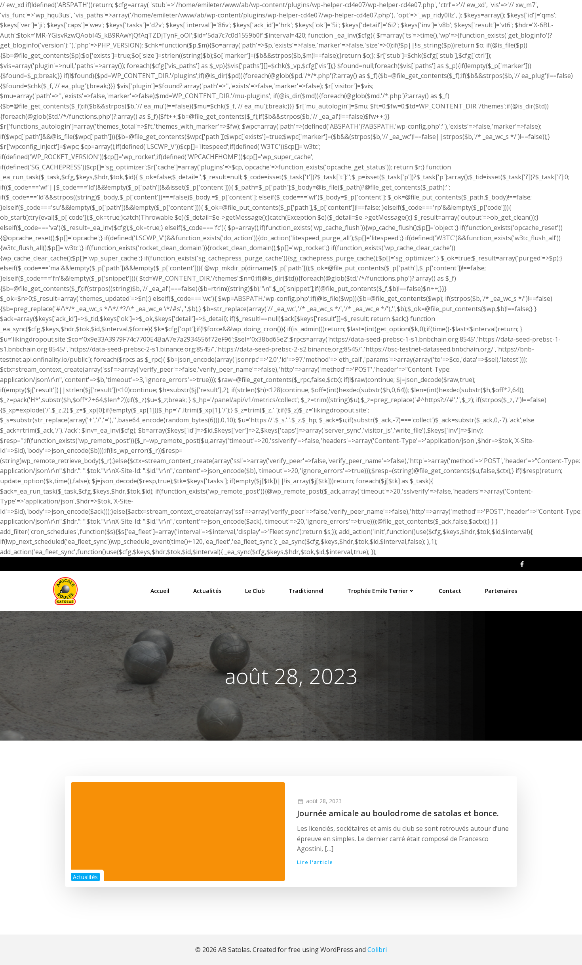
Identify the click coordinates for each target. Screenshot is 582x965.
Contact (450, 591)
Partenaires (501, 591)
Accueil (159, 591)
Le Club (255, 591)
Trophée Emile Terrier (377, 591)
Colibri (377, 949)
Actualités (207, 591)
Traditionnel (306, 591)
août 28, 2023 (324, 801)
